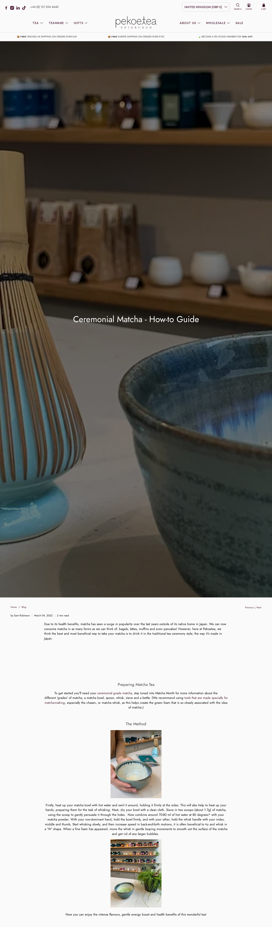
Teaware (56, 23)
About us (188, 23)
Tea (36, 23)
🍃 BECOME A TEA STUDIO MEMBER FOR (225, 36)
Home (14, 607)
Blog (24, 607)
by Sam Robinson (20, 615)
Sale (239, 23)
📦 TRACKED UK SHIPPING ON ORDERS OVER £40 (47, 36)
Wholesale (216, 23)
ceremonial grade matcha (114, 693)
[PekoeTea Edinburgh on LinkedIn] (19, 9)
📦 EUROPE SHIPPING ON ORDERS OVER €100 (136, 36)
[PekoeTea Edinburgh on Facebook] (7, 9)
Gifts (78, 23)
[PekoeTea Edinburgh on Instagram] (13, 9)
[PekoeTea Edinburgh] (136, 23)
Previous (249, 607)
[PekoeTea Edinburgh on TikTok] (25, 9)
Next (258, 607)
